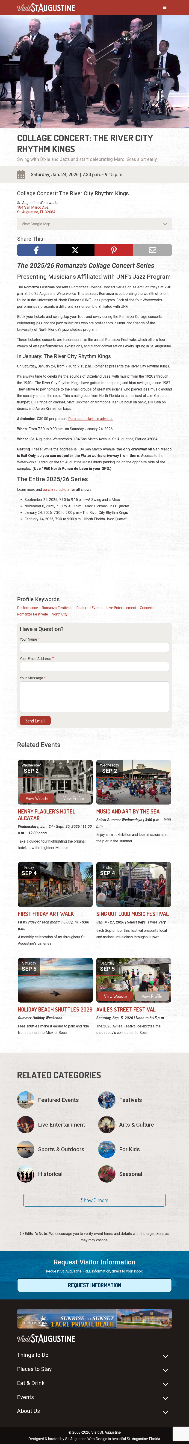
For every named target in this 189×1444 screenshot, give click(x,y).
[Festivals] (135, 1100)
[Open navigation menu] (160, 8)
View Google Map (36, 224)
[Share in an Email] (152, 250)
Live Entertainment (121, 608)
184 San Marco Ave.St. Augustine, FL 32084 (36, 209)
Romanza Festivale (57, 608)
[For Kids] (135, 1149)
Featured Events (89, 608)
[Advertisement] (94, 558)
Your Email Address (35, 659)
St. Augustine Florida (143, 1439)
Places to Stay (34, 1369)
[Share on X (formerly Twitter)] (75, 250)
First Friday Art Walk (46, 913)
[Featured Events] (54, 1100)
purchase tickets (56, 489)
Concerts (147, 608)
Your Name (28, 639)
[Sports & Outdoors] (54, 1149)
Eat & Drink (31, 1383)
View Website (37, 798)
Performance (27, 608)
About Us (28, 1411)
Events (25, 1397)
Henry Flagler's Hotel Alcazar (46, 815)
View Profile (73, 798)
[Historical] (54, 1174)
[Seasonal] (135, 1174)
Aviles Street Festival (126, 1009)
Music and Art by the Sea (128, 811)
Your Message (31, 678)
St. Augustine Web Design (86, 1439)
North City (60, 614)
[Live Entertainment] (54, 1124)
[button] (94, 1200)
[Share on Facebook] (36, 250)
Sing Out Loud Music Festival (132, 913)
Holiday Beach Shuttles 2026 (55, 1009)
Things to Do (32, 1355)
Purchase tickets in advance (90, 419)
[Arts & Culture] (135, 1124)
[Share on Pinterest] (113, 250)
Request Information (94, 1285)
